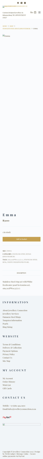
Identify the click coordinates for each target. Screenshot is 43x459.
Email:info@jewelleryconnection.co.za (19, 409)
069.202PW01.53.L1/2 (15, 260)
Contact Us (7, 357)
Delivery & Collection (12, 347)
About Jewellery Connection (15, 310)
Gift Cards (7, 388)
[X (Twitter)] (21, 3)
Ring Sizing (7, 327)
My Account (8, 378)
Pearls (5, 323)
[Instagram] (25, 3)
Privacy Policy (9, 354)
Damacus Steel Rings (12, 317)
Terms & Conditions (12, 344)
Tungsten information (12, 320)
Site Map (6, 361)
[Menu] (39, 12)
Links (26, 454)
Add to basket (21, 239)
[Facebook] (18, 3)
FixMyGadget (10, 454)
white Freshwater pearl (18, 262)
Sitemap (20, 454)
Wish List (7, 385)
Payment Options (10, 351)
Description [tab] (21, 273)
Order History (9, 381)
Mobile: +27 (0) (9, 405)
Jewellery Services (11, 313)
